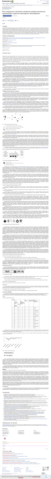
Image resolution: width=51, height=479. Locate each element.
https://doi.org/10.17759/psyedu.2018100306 (10, 42)
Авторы (11, 3)
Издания (7, 3)
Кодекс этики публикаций (29, 471)
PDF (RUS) (5, 20)
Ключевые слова (45, 3)
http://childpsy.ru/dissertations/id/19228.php (10, 409)
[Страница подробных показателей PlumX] (5, 438)
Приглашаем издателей (17, 469)
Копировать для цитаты (6, 47)
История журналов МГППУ (6, 471)
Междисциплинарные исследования (8, 462)
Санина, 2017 (20, 213)
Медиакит (27, 468)
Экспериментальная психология (7, 455)
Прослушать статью (7, 15)
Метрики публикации (5, 435)
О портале (27, 467)
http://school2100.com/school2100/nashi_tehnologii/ (11, 415)
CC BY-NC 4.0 (8, 50)
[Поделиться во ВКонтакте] (3, 23)
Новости (3, 3)
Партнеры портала (17, 467)
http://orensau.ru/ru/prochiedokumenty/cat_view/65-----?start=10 (13, 407)
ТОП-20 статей (4, 467)
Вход (48, 0)
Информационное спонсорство (18, 468)
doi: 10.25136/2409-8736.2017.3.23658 (24, 412)
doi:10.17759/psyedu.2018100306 (7, 8)
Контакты (27, 469)
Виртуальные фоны (29, 470)
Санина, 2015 (12, 93)
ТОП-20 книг (4, 468)
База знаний (22, 3)
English (41, 0)
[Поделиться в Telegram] (4, 23)
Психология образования (6, 452)
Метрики (17, 20)
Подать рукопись (16, 3)
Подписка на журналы (17, 470)
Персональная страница (17, 471)
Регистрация (45, 0)
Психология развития (6, 457)
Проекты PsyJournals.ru (5, 470)
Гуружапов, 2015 (7, 93)
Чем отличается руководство (21, 167)
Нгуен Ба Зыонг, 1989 (31, 110)
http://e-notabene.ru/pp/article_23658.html (38, 412)
